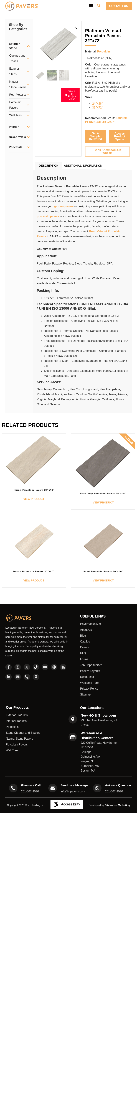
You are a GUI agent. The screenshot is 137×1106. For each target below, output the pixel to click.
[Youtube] (45, 667)
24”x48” (97, 103)
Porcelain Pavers (15, 105)
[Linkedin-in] (8, 677)
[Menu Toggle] (91, 5)
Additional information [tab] (83, 165)
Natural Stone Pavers (17, 84)
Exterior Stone (14, 46)
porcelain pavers (48, 216)
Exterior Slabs (14, 71)
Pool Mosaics (17, 94)
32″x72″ (97, 107)
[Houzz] (63, 667)
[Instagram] (17, 667)
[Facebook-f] (8, 667)
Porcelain (103, 51)
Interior (14, 126)
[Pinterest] (54, 667)
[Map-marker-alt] (36, 677)
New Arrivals (17, 136)
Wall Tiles (15, 115)
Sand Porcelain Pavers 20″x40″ (103, 571)
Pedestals (15, 147)
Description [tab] (49, 165)
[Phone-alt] (27, 677)
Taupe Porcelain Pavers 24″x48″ (33, 489)
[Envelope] (17, 677)
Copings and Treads (17, 58)
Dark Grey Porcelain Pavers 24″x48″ (103, 493)
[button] (75, 27)
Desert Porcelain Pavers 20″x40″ (33, 571)
